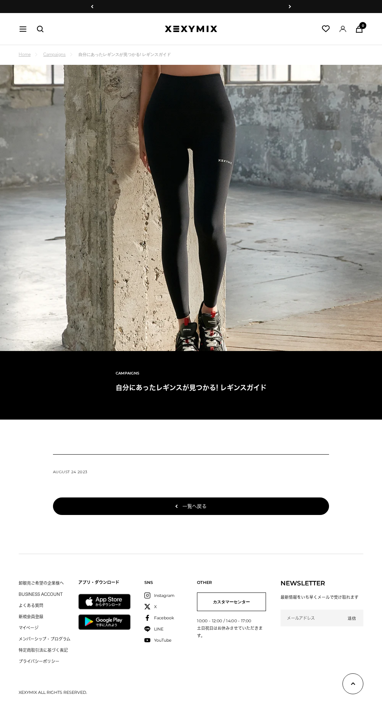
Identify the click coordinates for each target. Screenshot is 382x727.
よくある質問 (31, 605)
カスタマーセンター (231, 601)
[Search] (40, 29)
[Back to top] (352, 685)
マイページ (28, 628)
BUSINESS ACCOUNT (41, 594)
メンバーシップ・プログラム (45, 639)
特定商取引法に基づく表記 (43, 650)
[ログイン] (342, 29)
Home (25, 54)
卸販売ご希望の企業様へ (41, 583)
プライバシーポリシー (39, 661)
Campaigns (54, 54)
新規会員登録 (31, 616)
